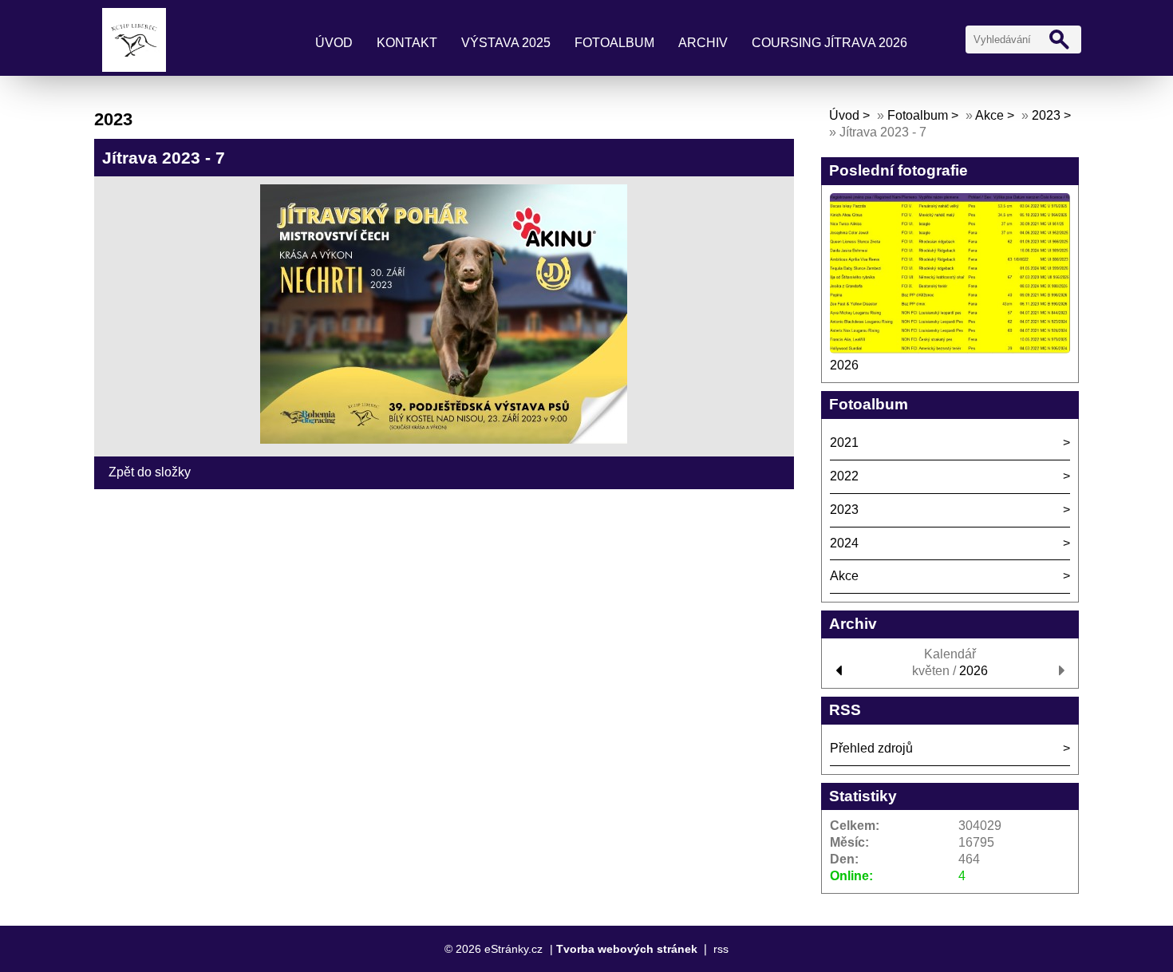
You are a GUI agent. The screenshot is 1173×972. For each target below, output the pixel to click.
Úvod (334, 42)
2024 (844, 543)
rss (721, 948)
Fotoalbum (614, 42)
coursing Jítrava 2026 (829, 42)
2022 (844, 476)
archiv (703, 42)
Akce (989, 115)
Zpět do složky (150, 472)
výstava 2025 (506, 42)
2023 (1046, 115)
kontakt (407, 42)
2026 (844, 365)
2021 (844, 442)
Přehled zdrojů (871, 748)
